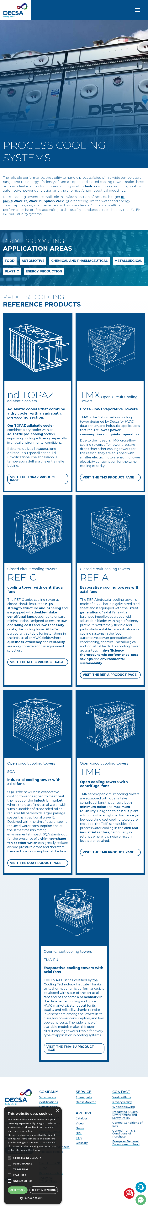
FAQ (79, 1138)
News (80, 1128)
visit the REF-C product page (37, 662)
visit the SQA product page (35, 863)
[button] (33, 1198)
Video (80, 1123)
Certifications (48, 1102)
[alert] (33, 1155)
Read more (34, 1150)
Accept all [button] (17, 1190)
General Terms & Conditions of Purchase (123, 1133)
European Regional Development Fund (126, 1143)
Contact (121, 1092)
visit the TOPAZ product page (33, 478)
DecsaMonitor (86, 1102)
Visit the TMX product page (108, 477)
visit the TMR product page (108, 852)
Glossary (82, 1143)
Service (83, 1092)
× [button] (57, 1110)
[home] (15, 10)
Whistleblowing (123, 1107)
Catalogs (82, 1118)
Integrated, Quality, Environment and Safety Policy (125, 1115)
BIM (79, 1133)
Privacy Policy (122, 1102)
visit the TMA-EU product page (70, 1048)
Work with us (121, 1097)
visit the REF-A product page (109, 675)
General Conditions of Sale (127, 1124)
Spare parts (84, 1097)
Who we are (47, 1097)
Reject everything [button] (43, 1190)
